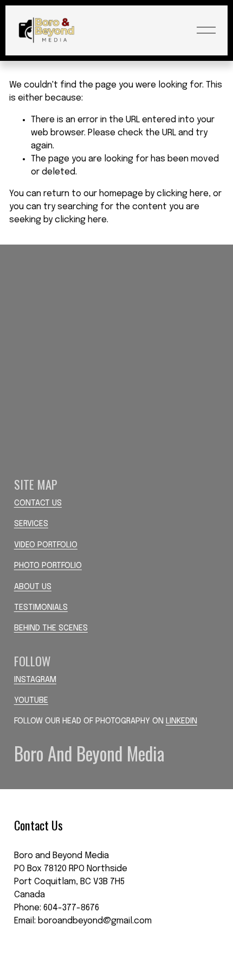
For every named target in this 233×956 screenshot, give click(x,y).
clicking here (183, 193)
